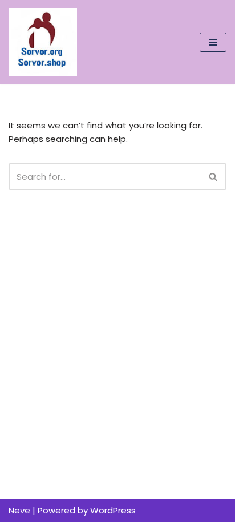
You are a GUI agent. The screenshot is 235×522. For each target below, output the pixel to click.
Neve (19, 510)
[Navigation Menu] (213, 42)
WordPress (113, 510)
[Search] (213, 176)
